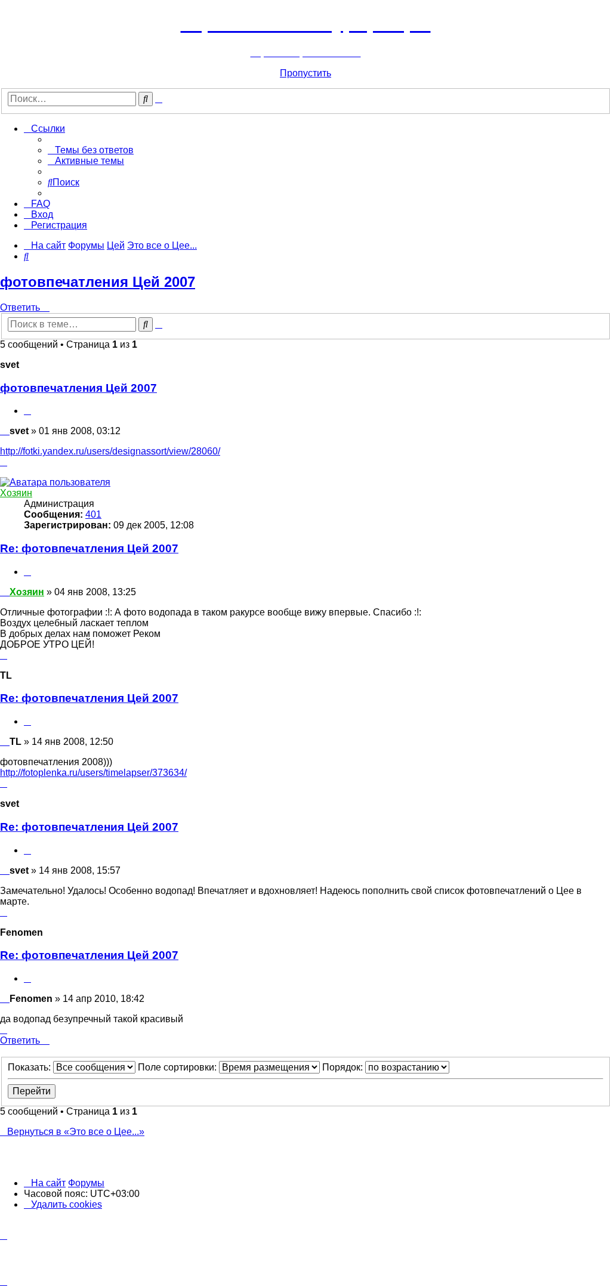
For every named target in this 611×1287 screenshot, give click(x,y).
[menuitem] (91, 150)
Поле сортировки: (178, 1067)
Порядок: (343, 1067)
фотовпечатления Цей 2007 (97, 282)
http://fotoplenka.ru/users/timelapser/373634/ (93, 773)
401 (93, 514)
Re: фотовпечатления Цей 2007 (89, 548)
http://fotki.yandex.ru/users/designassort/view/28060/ (110, 451)
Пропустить (305, 73)
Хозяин (16, 493)
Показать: (30, 1067)
